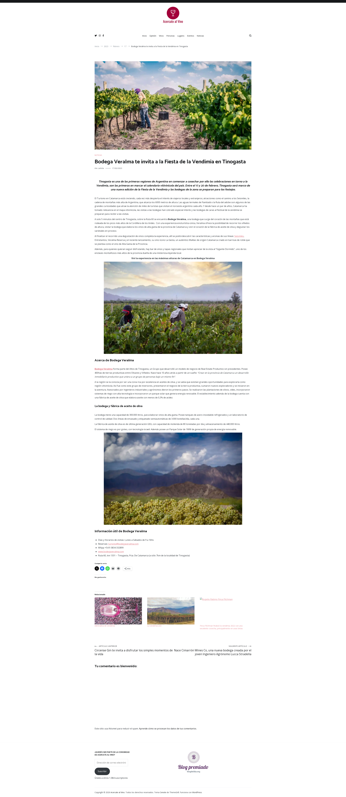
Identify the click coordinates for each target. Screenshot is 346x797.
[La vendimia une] (172, 610)
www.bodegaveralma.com (111, 551)
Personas (170, 35)
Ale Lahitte (99, 168)
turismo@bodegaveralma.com (123, 543)
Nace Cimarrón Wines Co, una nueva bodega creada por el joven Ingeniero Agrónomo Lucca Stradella (212, 650)
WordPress (197, 792)
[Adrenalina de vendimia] (119, 610)
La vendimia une (154, 625)
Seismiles (239, 236)
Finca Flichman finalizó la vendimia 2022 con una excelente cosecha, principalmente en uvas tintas (221, 627)
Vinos (161, 35)
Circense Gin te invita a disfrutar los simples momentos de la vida (134, 650)
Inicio (144, 35)
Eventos (190, 35)
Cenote (163, 792)
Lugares (180, 35)
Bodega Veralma (104, 368)
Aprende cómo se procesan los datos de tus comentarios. (168, 728)
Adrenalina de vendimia (105, 625)
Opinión (152, 35)
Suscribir (102, 771)
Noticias (200, 35)
